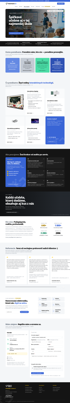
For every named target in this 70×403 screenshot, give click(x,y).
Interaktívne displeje (28, 387)
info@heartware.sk (14, 344)
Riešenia (20, 6)
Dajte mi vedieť (24, 311)
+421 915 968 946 (52, 137)
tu (24, 364)
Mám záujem (61, 3)
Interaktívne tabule (28, 389)
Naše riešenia (28, 33)
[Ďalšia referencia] (63, 287)
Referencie (38, 6)
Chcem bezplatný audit (15, 33)
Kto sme (32, 6)
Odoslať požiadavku (37, 373)
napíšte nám (47, 0)
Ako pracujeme (26, 6)
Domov (16, 6)
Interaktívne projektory (29, 390)
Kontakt (53, 6)
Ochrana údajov (55, 390)
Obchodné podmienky (56, 387)
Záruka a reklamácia (56, 389)
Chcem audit (51, 141)
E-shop (46, 6)
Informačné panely (28, 392)
